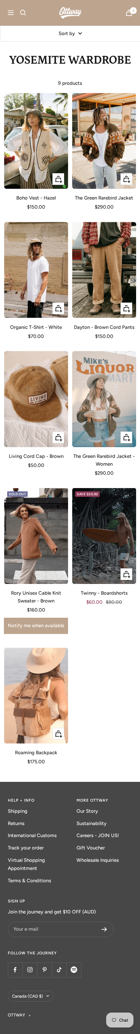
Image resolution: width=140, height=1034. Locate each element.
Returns (16, 823)
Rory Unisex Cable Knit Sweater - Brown (36, 597)
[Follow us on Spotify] (73, 970)
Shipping (17, 811)
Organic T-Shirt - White (36, 327)
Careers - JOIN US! (98, 835)
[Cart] (129, 13)
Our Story (87, 811)
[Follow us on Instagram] (29, 970)
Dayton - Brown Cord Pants (104, 327)
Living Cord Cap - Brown (36, 456)
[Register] (104, 929)
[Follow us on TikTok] (59, 970)
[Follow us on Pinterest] (44, 970)
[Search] (23, 13)
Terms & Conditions (29, 881)
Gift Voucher (91, 848)
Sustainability (91, 823)
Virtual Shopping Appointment (26, 864)
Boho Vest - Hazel (36, 198)
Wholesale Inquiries (98, 860)
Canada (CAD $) (27, 996)
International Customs (32, 835)
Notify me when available (36, 625)
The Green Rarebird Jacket (104, 198)
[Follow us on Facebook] (15, 970)
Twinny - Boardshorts (104, 593)
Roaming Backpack (36, 753)
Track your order (26, 848)
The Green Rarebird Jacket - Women (104, 460)
